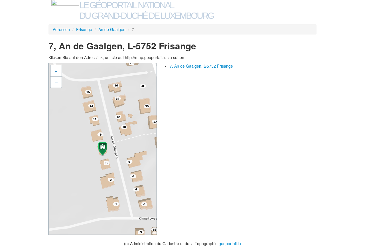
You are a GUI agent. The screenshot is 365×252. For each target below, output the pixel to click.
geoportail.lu (230, 243)
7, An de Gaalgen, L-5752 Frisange (201, 66)
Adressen (61, 29)
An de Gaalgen (111, 29)
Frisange (84, 29)
